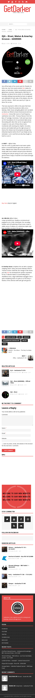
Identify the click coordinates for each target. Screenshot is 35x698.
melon (24, 340)
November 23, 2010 (16, 372)
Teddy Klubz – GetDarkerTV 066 (24, 686)
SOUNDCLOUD (6, 637)
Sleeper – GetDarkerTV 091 (17, 583)
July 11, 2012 (6, 43)
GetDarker (5, 114)
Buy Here (4, 203)
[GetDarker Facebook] (15, 2)
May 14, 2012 (15, 394)
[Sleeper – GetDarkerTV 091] (4, 585)
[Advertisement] (18, 17)
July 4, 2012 (14, 385)
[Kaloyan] (5, 680)
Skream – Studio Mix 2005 (24, 676)
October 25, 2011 (14, 551)
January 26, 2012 (13, 576)
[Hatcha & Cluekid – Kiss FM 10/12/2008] (4, 558)
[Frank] (5, 689)
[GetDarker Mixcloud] (22, 2)
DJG (23, 88)
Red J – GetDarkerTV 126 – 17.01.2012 (20, 574)
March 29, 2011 (13, 585)
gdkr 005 (26, 337)
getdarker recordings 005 (11, 340)
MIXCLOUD (5, 640)
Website (4, 438)
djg (20, 337)
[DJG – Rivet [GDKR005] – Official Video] (5, 384)
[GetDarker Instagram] (19, 2)
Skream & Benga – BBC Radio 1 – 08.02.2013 (19, 566)
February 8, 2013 (14, 569)
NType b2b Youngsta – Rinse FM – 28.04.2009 (14, 663)
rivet (4, 344)
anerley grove (10, 337)
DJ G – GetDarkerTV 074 (17, 370)
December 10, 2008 (14, 558)
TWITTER (4, 634)
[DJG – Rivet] (5, 394)
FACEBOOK (5, 629)
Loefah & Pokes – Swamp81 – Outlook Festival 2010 (16, 660)
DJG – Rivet (13, 392)
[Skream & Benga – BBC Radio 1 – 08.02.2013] (4, 567)
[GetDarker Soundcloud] (26, 2)
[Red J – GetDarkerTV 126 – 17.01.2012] (4, 576)
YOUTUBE (4, 631)
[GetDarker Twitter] (8, 2)
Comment (5, 414)
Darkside (14, 43)
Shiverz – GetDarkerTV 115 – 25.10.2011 (18, 548)
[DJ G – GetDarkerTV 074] (5, 373)
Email (3, 433)
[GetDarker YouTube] (12, 2)
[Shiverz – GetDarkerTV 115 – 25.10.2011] (4, 549)
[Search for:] (17, 24)
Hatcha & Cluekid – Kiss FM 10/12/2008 (21, 556)
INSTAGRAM (5, 643)
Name (4, 428)
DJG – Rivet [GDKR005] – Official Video (20, 382)
